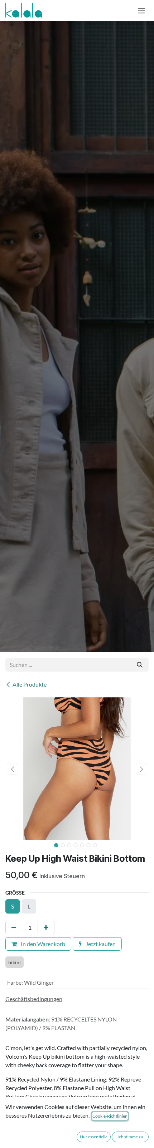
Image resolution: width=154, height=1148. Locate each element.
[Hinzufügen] (46, 927)
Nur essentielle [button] (93, 1136)
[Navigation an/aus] (141, 10)
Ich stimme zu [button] (130, 1136)
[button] (12, 769)
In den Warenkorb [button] (42, 943)
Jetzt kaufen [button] (100, 943)
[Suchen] (140, 665)
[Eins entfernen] (13, 927)
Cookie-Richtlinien (109, 1116)
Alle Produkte (30, 684)
